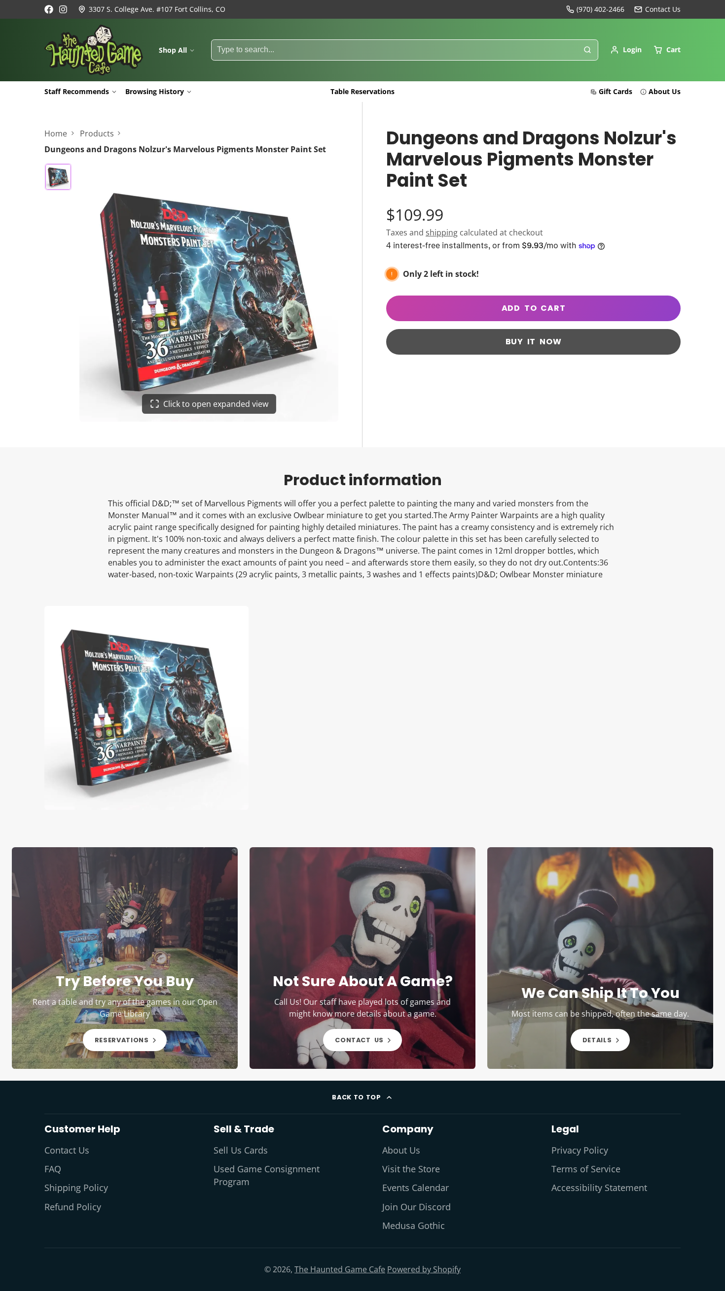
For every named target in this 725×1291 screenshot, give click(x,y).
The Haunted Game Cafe (339, 1269)
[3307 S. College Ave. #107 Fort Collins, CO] (151, 9)
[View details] (125, 958)
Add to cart (534, 308)
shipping (442, 232)
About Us (665, 91)
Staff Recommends (76, 91)
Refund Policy (72, 1207)
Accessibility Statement (599, 1187)
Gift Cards (615, 91)
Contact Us (66, 1150)
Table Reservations (362, 91)
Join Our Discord (416, 1207)
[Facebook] (48, 9)
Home (55, 133)
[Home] (93, 50)
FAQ (52, 1169)
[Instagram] (63, 9)
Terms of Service (585, 1169)
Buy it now (534, 341)
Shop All (173, 50)
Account (626, 49)
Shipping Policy (76, 1187)
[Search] (587, 50)
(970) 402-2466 (600, 9)
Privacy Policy (579, 1150)
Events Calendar (415, 1187)
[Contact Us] (657, 9)
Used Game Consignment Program (267, 1175)
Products (97, 133)
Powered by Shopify (424, 1269)
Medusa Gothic (413, 1225)
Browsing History (154, 91)
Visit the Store (411, 1169)
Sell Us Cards (241, 1150)
